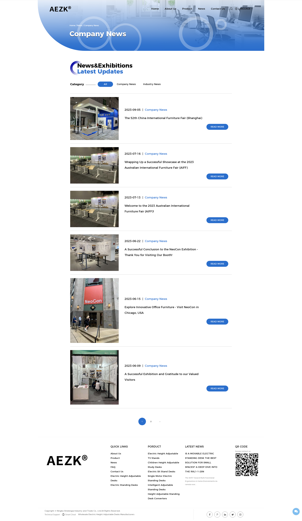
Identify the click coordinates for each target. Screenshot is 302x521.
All (105, 84)
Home (155, 8)
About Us (170, 8)
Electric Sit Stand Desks (161, 471)
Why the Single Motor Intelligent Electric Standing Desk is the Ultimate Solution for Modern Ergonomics (200, 462)
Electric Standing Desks (124, 485)
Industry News (152, 84)
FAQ (113, 467)
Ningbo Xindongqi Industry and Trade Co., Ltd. (79, 511)
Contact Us (218, 8)
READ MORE (217, 127)
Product (187, 8)
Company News (126, 84)
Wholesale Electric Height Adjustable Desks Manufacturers (106, 514)
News (201, 8)
